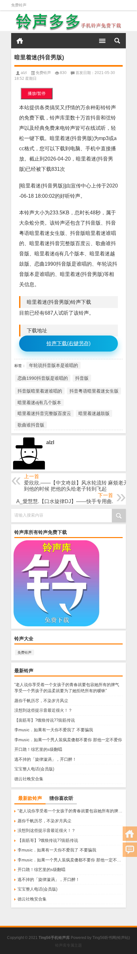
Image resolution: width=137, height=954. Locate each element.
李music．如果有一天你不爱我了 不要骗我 (53, 729)
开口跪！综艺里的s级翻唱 (38, 749)
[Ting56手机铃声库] (68, 21)
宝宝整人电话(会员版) (34, 769)
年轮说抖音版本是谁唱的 (53, 365)
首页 (19, 40)
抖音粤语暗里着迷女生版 (94, 391)
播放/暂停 (37, 93)
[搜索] (117, 40)
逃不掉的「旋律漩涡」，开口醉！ (45, 759)
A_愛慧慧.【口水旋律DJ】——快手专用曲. (64, 501)
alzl (24, 73)
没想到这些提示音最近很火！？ (43, 710)
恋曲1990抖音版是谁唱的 (43, 378)
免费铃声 (18, 5)
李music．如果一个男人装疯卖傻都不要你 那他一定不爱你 (68, 739)
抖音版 (82, 378)
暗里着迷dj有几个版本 (39, 402)
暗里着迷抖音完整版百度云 (44, 413)
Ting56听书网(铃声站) (111, 937)
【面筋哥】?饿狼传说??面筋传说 (44, 720)
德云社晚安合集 (28, 778)
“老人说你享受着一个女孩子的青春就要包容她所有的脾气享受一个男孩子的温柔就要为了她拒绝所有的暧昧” (70, 811)
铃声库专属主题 (68, 945)
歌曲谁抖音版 (31, 424)
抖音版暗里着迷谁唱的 (40, 391)
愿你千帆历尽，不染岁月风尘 (41, 700)
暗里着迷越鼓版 (94, 413)
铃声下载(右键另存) (68, 343)
